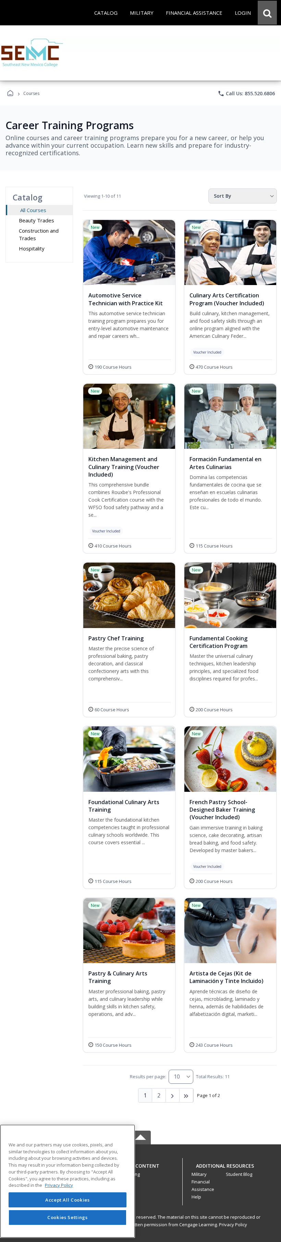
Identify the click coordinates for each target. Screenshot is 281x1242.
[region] (67, 1181)
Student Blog (239, 1174)
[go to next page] (173, 1095)
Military (199, 1174)
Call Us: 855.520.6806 (246, 93)
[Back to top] (140, 1169)
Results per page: (148, 1076)
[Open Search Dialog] (267, 13)
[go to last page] (186, 1095)
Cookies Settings (67, 1217)
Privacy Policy (233, 1224)
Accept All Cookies (67, 1200)
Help (196, 1197)
